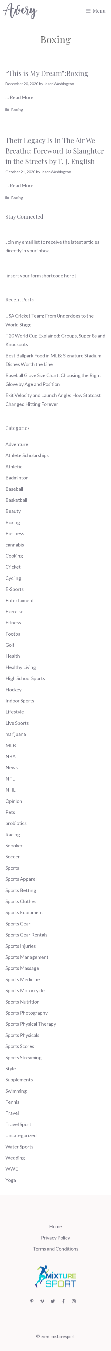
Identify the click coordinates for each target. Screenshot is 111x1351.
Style (10, 1068)
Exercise (14, 611)
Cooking (14, 556)
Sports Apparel (21, 879)
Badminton (17, 477)
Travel (12, 1113)
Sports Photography (26, 1013)
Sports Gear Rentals (26, 935)
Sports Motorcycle (25, 990)
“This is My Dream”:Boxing (46, 73)
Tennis (12, 1102)
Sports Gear (17, 924)
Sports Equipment (24, 912)
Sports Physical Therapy (30, 1024)
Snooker (14, 845)
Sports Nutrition (22, 1002)
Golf (10, 645)
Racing (12, 834)
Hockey (13, 689)
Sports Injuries (20, 946)
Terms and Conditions (55, 1249)
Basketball (16, 500)
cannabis (14, 545)
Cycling (13, 578)
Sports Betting (20, 890)
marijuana (15, 734)
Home (55, 1226)
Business (14, 533)
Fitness (13, 622)
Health (12, 656)
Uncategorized (21, 1135)
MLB (10, 745)
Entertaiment (19, 600)
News (11, 767)
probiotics (16, 823)
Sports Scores (19, 1046)
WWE (11, 1169)
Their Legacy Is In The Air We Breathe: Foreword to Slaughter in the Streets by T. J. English (54, 150)
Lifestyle (14, 712)
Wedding (15, 1158)
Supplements (19, 1079)
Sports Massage (22, 968)
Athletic (13, 466)
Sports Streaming (23, 1057)
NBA (10, 756)
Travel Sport (18, 1124)
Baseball (14, 489)
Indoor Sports (19, 701)
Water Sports (19, 1147)
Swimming (16, 1091)
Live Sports (17, 723)
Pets (10, 812)
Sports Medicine (22, 979)
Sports (12, 868)
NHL (10, 790)
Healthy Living (20, 667)
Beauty (13, 511)
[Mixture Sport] (20, 11)
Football (14, 634)
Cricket (13, 567)
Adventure (16, 444)
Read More (21, 97)
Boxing (17, 109)
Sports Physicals (22, 1035)
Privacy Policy (55, 1238)
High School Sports (25, 678)
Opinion (13, 801)
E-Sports (14, 589)
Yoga (10, 1180)
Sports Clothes (20, 901)
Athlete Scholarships (27, 455)
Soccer (12, 856)
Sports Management (26, 957)
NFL (10, 779)
